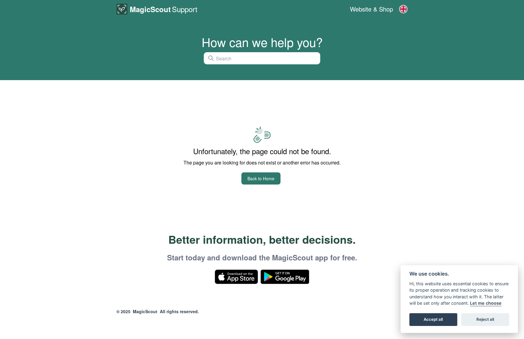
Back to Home (260, 178)
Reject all (485, 319)
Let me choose (486, 303)
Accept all (433, 319)
